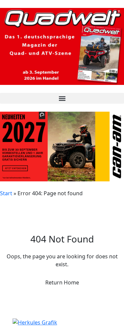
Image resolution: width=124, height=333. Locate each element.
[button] (62, 98)
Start (6, 193)
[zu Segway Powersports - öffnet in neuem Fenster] (62, 322)
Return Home (62, 282)
